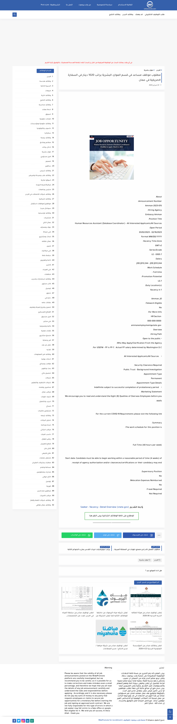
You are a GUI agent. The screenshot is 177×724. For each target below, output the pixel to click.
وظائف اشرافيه (45, 199)
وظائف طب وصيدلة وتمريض (40, 176)
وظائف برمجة (46, 138)
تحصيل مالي (46, 373)
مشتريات (47, 218)
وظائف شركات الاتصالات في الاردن (38, 194)
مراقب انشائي (46, 430)
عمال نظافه (46, 241)
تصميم (48, 161)
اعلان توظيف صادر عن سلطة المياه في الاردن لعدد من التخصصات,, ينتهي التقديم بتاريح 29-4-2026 (78, 614)
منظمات (47, 274)
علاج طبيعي (46, 453)
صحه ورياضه (46, 425)
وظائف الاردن (127, 15)
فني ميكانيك (46, 251)
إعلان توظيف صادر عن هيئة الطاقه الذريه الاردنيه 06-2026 (147, 614)
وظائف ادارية (46, 96)
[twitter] (19, 721)
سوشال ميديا (45, 209)
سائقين (48, 166)
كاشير (48, 265)
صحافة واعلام (45, 467)
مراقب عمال (46, 392)
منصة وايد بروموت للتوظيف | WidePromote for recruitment (121, 720)
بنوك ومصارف (45, 227)
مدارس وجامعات (44, 190)
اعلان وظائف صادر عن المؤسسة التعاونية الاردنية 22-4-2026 (147, 647)
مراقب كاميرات (45, 496)
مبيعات (48, 91)
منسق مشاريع (45, 336)
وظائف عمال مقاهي (43, 505)
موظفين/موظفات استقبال (41, 204)
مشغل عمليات (45, 458)
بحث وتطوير (46, 369)
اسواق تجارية (46, 180)
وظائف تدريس (45, 171)
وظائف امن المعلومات (42, 354)
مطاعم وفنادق (45, 143)
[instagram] (23, 721)
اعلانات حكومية (45, 119)
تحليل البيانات (45, 420)
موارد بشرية (148, 70)
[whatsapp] (32, 721)
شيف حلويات (46, 397)
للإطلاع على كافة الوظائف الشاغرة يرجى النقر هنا (111, 516)
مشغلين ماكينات (44, 411)
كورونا (48, 486)
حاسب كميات (46, 435)
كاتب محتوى (46, 284)
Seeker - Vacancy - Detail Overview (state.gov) (104, 507)
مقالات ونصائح (45, 364)
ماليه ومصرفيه (45, 326)
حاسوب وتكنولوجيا (44, 128)
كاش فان (47, 449)
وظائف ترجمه (46, 416)
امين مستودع (46, 157)
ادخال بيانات (46, 147)
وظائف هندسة (45, 81)
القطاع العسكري (44, 312)
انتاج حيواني (46, 477)
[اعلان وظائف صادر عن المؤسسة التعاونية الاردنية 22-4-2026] (146, 631)
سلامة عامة (46, 256)
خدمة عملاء (46, 110)
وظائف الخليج (114, 15)
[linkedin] (27, 721)
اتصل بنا (69, 5)
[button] (139, 535)
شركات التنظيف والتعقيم (41, 383)
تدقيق (48, 293)
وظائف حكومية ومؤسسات (40, 124)
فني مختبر (47, 322)
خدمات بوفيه (46, 359)
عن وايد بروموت (85, 5)
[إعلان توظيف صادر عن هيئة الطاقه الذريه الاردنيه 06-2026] (146, 598)
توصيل (48, 289)
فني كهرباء (47, 270)
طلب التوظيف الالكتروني (155, 15)
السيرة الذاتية (46, 86)
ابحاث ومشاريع (45, 237)
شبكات (48, 378)
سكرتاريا (48, 133)
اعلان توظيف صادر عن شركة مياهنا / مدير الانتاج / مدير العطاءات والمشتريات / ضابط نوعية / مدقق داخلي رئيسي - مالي (112, 647)
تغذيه (49, 350)
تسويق (48, 114)
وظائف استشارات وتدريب (41, 279)
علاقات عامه (46, 303)
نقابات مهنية (46, 331)
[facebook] (14, 721)
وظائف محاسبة (45, 105)
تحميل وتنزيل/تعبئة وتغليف (40, 307)
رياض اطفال (46, 439)
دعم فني (48, 298)
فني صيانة (47, 232)
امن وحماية (47, 340)
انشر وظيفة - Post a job (50, 5)
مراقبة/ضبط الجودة (43, 185)
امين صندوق (46, 317)
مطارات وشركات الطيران (41, 463)
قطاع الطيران (46, 444)
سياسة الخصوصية (104, 5)
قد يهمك (139, 15)
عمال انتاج (47, 223)
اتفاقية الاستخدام (125, 5)
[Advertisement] (88, 40)
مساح (48, 406)
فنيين (49, 246)
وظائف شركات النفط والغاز (40, 500)
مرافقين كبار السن (44, 491)
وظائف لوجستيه (44, 213)
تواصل (48, 482)
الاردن (158, 70)
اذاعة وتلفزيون (45, 260)
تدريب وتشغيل (45, 402)
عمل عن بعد (46, 345)
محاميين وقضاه (45, 387)
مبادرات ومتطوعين (44, 472)
